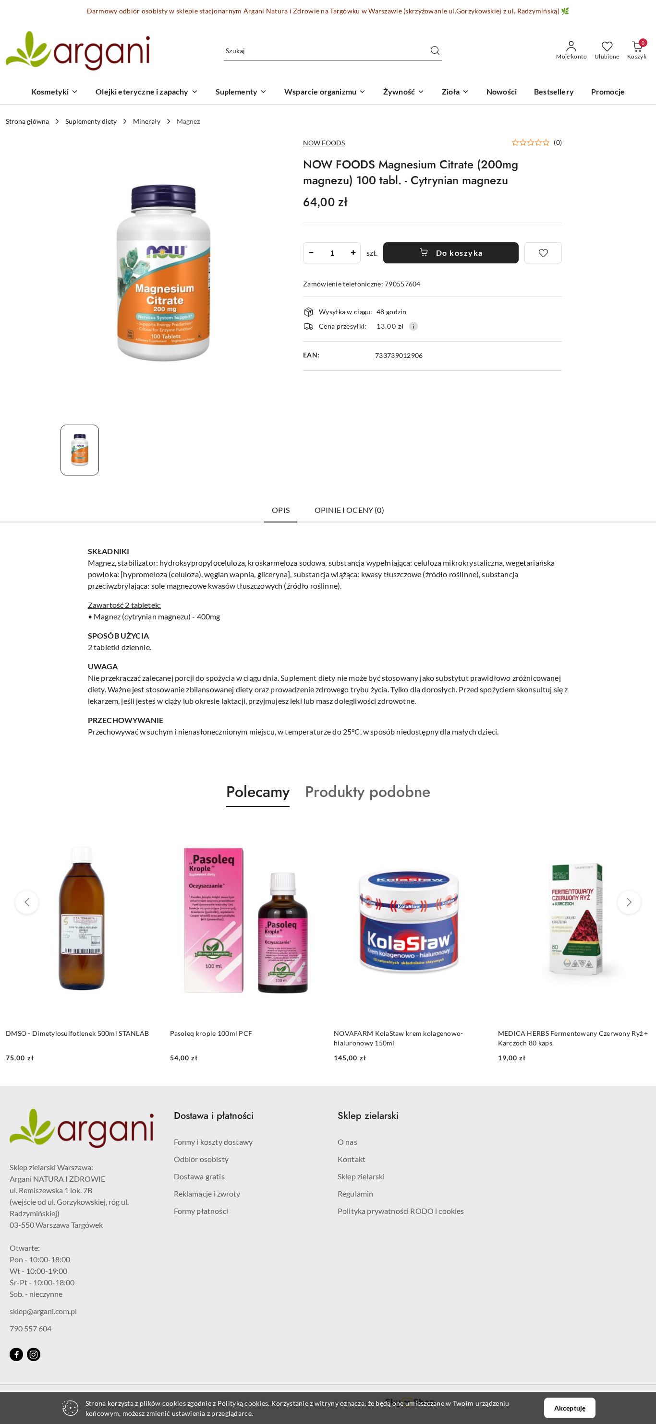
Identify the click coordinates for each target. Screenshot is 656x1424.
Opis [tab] (281, 509)
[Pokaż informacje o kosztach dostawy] (413, 326)
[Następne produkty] (629, 902)
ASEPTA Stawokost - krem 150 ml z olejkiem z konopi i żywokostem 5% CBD (569, 1038)
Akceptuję (569, 1408)
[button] (536, 142)
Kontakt (351, 1158)
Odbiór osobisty (201, 1158)
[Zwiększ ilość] (353, 253)
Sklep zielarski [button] (368, 1116)
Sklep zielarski (361, 1176)
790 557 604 (30, 1328)
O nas (347, 1141)
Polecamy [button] (258, 792)
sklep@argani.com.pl (43, 1311)
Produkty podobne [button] (367, 792)
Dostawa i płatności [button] (214, 1116)
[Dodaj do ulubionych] (543, 252)
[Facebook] (16, 1354)
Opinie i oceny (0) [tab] (349, 509)
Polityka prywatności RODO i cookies (401, 1210)
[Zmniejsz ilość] (311, 253)
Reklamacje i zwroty (207, 1193)
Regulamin (355, 1193)
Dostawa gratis (199, 1176)
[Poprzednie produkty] (27, 902)
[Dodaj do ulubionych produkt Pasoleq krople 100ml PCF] (149, 829)
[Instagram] (33, 1354)
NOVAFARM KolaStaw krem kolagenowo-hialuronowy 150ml (236, 1038)
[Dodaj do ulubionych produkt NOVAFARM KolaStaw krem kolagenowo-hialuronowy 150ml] (313, 829)
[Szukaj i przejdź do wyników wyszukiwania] (435, 51)
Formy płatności (201, 1210)
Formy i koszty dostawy (213, 1141)
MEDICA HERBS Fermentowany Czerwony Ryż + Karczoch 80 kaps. (411, 1038)
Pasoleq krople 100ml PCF (49, 1033)
